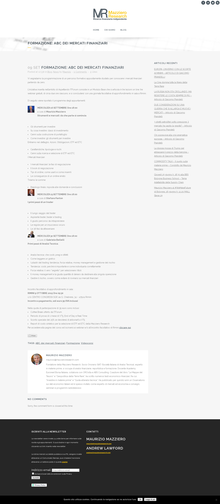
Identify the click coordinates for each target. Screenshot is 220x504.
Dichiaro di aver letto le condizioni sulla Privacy (53, 474)
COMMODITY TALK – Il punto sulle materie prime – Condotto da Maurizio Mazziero (172, 165)
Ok (140, 499)
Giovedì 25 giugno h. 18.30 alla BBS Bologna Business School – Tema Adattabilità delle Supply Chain (171, 178)
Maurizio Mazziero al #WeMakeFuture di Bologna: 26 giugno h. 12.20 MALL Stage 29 (172, 192)
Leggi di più (150, 499)
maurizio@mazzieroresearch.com (98, 444)
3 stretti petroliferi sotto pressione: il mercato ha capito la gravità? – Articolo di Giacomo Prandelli (173, 126)
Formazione (73, 343)
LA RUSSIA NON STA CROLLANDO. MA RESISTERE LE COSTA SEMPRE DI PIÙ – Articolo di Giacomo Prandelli (173, 95)
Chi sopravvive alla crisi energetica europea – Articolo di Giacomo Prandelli (170, 139)
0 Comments (80, 72)
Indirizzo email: (41, 470)
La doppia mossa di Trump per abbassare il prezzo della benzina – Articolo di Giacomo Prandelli (171, 152)
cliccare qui (125, 327)
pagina (64, 462)
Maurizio (67, 72)
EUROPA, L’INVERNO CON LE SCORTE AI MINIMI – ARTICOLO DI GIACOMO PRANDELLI (172, 73)
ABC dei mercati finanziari (50, 343)
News (56, 72)
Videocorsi (87, 343)
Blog (49, 72)
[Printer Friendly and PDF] (32, 335)
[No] (216, 499)
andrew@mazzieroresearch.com (98, 453)
